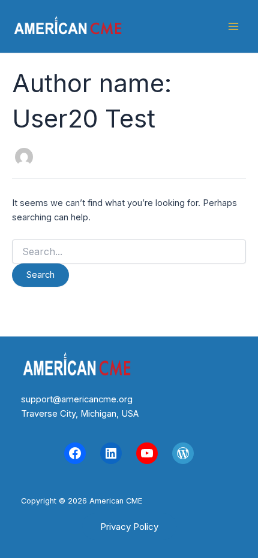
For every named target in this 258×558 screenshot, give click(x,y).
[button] (129, 526)
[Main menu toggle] (233, 26)
